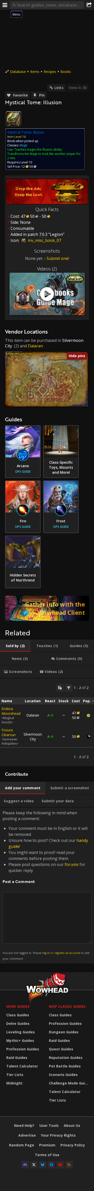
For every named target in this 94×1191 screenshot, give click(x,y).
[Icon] (13, 119)
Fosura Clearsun (9, 732)
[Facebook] (51, 1164)
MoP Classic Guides (67, 1006)
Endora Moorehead (11, 711)
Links (58, 87)
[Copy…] (60, 687)
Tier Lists (14, 1074)
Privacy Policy (72, 1145)
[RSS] (69, 1164)
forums (71, 864)
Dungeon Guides (63, 1032)
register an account (67, 953)
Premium (47, 1145)
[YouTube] (60, 1164)
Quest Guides (61, 1049)
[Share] (89, 5)
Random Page (21, 1145)
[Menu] (5, 5)
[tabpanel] (47, 722)
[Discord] (25, 1164)
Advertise (27, 1135)
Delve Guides (18, 1023)
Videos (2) (47, 269)
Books (65, 71)
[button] (34, 379)
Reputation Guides (65, 1057)
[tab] (15, 646)
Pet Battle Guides (65, 1066)
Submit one (57, 258)
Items (34, 71)
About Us (72, 1125)
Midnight (14, 1083)
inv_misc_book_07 (44, 240)
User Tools (49, 1125)
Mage (23, 145)
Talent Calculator (22, 1066)
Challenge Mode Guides (69, 1083)
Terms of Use (47, 1154)
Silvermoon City (19, 353)
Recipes (50, 71)
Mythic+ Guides (20, 1040)
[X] (34, 1164)
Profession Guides (22, 1049)
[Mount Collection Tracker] (47, 608)
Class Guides (17, 1015)
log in (46, 953)
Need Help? (24, 1125)
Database (18, 71)
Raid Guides (16, 1057)
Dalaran (35, 346)
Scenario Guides (63, 1074)
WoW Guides (18, 1006)
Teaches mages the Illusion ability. (38, 149)
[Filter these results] (68, 687)
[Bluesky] (42, 1164)
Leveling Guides (20, 1032)
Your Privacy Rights (58, 1135)
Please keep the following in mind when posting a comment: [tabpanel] (46, 885)
